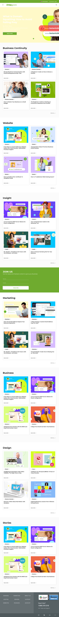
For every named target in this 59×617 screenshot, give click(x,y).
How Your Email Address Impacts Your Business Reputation (14, 322)
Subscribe (16, 288)
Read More (6, 78)
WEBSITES (6, 603)
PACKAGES (17, 603)
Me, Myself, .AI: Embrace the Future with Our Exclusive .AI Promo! (15, 252)
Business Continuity (15, 48)
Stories (7, 522)
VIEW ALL (52, 113)
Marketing (9, 298)
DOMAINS (6, 595)
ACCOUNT (27, 603)
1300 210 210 (43, 606)
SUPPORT (27, 599)
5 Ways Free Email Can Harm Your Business (42, 426)
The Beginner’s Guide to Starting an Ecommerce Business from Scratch (41, 102)
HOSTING (6, 599)
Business (8, 372)
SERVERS (16, 599)
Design (7, 447)
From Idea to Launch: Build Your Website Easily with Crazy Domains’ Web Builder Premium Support (15, 148)
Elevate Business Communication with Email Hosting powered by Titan (14, 72)
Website (8, 123)
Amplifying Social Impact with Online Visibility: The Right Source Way (14, 472)
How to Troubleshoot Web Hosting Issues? (42, 177)
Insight (7, 198)
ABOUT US (28, 595)
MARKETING (16, 595)
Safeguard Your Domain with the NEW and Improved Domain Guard (15, 427)
